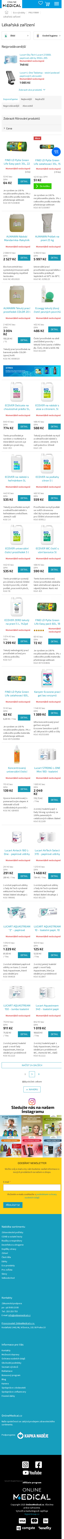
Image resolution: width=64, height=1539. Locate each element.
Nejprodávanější (11, 106)
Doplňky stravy (9, 1249)
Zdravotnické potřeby (12, 1232)
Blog (4, 1379)
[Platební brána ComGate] (33, 1524)
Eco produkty (8, 1265)
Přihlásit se (13, 1205)
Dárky (4, 1261)
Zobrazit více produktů (30, 89)
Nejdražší (39, 99)
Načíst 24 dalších (32, 1065)
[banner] (32, 371)
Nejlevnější (26, 99)
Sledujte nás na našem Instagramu (32, 1109)
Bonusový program (11, 1375)
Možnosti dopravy (10, 1354)
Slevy (4, 1274)
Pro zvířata (7, 1270)
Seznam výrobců (10, 1367)
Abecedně (28, 106)
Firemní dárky (8, 1396)
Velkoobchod (8, 1278)
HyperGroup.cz (32, 1514)
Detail (24, 181)
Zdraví (5, 1253)
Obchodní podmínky (11, 1363)
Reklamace (7, 1371)
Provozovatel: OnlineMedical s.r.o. (18, 1323)
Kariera (5, 1383)
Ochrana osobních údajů (13, 1358)
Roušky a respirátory (12, 1240)
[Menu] (56, 4)
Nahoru (33, 1089)
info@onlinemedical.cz (19, 1315)
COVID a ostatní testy (12, 1236)
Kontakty (6, 1350)
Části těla (6, 1257)
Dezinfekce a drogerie (13, 1245)
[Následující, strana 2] (32, 1074)
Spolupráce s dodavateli (14, 1387)
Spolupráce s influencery (14, 1391)
